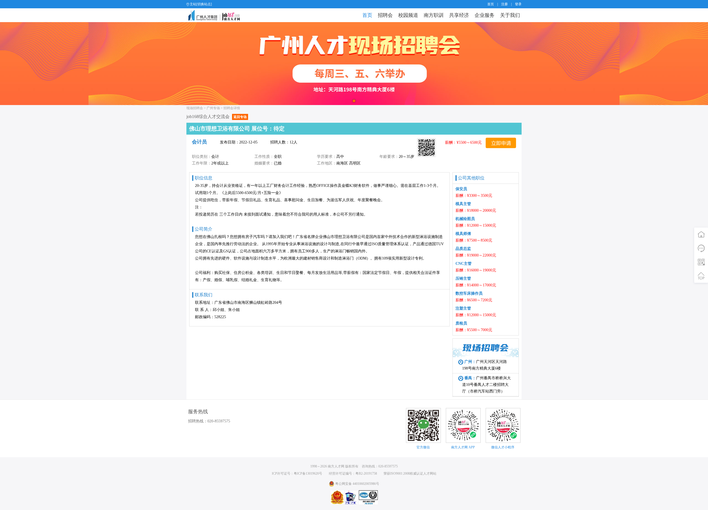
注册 (504, 4)
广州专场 (213, 108)
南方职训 (434, 15)
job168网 (216, 15)
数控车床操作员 (469, 293)
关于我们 (510, 15)
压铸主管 (463, 278)
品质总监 (463, 249)
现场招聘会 (194, 108)
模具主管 (463, 204)
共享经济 (459, 15)
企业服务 (484, 15)
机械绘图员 (465, 219)
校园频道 (408, 15)
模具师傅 (463, 234)
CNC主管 (463, 263)
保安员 (461, 189)
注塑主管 (463, 308)
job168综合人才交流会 (216, 116)
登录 (518, 4)
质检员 (461, 323)
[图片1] (354, 63)
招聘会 (385, 15)
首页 (490, 4)
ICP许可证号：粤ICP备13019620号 (297, 473)
